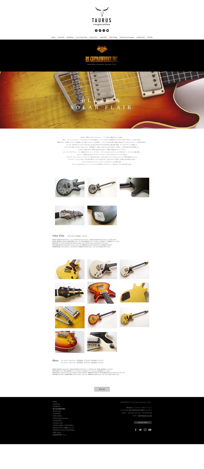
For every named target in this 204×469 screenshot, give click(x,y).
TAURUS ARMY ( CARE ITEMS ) (63, 425)
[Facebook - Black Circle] (96, 30)
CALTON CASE (57, 423)
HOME (55, 402)
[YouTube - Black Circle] (107, 30)
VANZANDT (57, 413)
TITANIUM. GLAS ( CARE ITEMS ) (64, 430)
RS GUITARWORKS (59, 409)
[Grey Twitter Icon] (140, 430)
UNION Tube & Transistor (60, 418)
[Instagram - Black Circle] (103, 30)
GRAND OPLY (57, 421)
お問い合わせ (57, 432)
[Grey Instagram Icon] (145, 430)
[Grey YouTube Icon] (150, 430)
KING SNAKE (57, 416)
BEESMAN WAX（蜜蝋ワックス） (64, 428)
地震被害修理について (60, 435)
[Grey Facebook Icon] (135, 430)
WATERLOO (56, 406)
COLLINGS (56, 404)
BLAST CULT (57, 411)
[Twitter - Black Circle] (100, 30)
